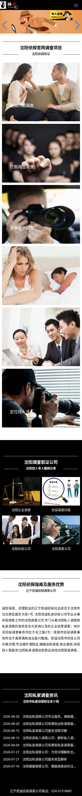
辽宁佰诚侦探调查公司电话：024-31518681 (41, 791)
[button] (4, 25)
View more (41, 115)
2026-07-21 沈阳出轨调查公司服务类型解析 (35, 759)
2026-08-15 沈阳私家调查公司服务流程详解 (35, 730)
